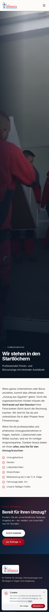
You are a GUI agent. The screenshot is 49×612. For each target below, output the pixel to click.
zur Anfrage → (13, 542)
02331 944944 (13, 533)
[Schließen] (44, 592)
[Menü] (44, 5)
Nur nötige (24, 606)
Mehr (30, 601)
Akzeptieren (38, 606)
